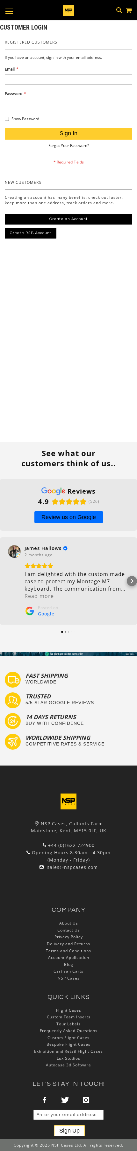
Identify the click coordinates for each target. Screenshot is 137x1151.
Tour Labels (68, 1024)
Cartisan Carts (68, 971)
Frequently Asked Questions (68, 1030)
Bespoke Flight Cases (68, 1044)
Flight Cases (68, 1010)
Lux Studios (68, 1058)
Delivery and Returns (68, 943)
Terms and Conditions (68, 950)
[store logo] (68, 10)
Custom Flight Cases (68, 1037)
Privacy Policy (68, 937)
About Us (68, 923)
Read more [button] (39, 596)
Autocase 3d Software (68, 1065)
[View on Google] (14, 551)
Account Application (68, 957)
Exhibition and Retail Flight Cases (68, 1051)
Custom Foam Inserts (68, 1017)
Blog (68, 964)
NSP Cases (69, 978)
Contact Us (68, 930)
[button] (5, 581)
